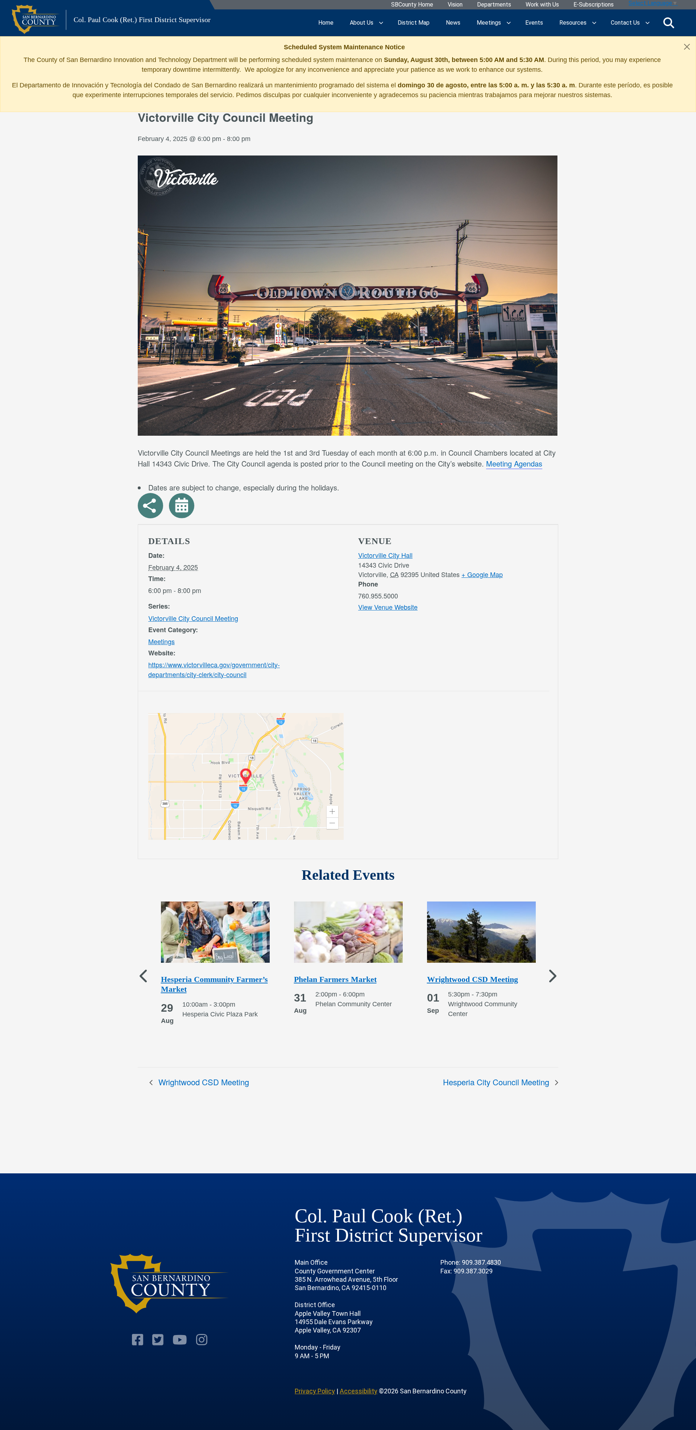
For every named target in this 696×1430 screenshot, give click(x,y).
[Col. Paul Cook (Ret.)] (169, 1284)
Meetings (489, 22)
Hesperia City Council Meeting (497, 1081)
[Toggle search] (669, 23)
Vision (455, 5)
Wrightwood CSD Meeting (202, 1081)
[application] (246, 776)
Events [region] (534, 22)
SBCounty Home (412, 5)
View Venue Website (388, 607)
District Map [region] (414, 22)
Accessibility (358, 1391)
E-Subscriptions (593, 5)
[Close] (687, 47)
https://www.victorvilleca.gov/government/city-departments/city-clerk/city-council (214, 669)
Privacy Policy (315, 1391)
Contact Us (625, 22)
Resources (573, 22)
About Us (361, 22)
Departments (494, 5)
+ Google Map (482, 574)
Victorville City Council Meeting (193, 618)
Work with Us (542, 5)
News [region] (453, 22)
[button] (332, 811)
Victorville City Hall (385, 555)
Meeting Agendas (514, 463)
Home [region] (326, 22)
